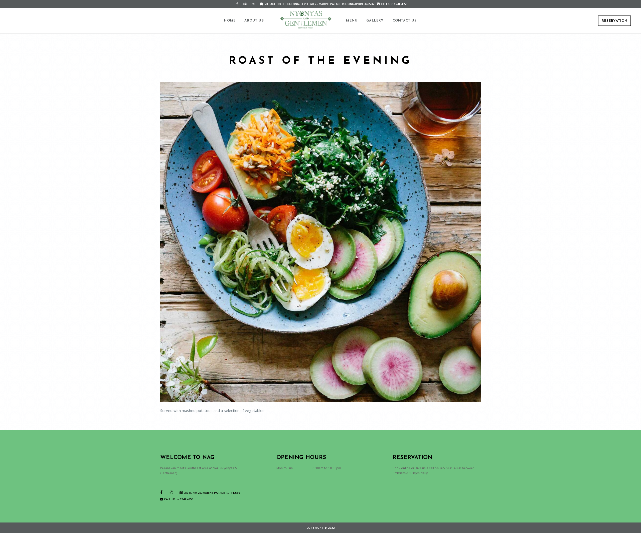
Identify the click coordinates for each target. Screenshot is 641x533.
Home (230, 20)
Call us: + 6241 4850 (178, 499)
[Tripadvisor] (245, 4)
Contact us (405, 20)
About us (254, 20)
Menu (352, 20)
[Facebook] (237, 4)
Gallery (375, 20)
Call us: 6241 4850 (394, 4)
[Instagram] (253, 4)
